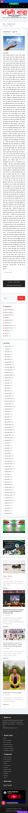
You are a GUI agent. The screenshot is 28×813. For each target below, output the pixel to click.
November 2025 (8, 370)
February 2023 (8, 456)
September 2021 (8, 500)
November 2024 (8, 401)
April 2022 (7, 482)
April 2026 (7, 356)
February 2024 (8, 424)
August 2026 (8, 346)
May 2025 (7, 385)
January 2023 (8, 458)
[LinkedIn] (17, 6)
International (8, 320)
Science (7, 333)
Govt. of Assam (7, 740)
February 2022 (8, 487)
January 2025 (8, 396)
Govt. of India (7, 742)
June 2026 (7, 351)
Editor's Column (8, 312)
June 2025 (7, 383)
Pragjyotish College (8, 750)
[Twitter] (7, 6)
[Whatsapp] (20, 6)
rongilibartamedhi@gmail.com (10, 728)
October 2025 (8, 372)
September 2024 (8, 406)
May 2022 (7, 479)
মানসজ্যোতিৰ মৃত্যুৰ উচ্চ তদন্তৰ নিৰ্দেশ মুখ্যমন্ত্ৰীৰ (12, 692)
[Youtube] (10, 6)
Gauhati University (8, 744)
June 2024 (7, 414)
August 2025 (8, 377)
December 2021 (8, 492)
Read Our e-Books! (22, 812)
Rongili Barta (18, 34)
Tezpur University (8, 746)
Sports (6, 335)
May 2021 (7, 510)
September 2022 (8, 469)
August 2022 (8, 471)
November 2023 (8, 432)
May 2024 (7, 417)
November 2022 (8, 463)
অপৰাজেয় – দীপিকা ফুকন (7, 576)
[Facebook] (4, 6)
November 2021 (8, 495)
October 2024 (8, 403)
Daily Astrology (8, 309)
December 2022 (8, 461)
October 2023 (8, 435)
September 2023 (8, 437)
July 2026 (7, 349)
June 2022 (7, 477)
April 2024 (7, 419)
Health (6, 317)
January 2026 (8, 364)
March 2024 (7, 422)
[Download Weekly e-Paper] (3, 803)
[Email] (23, 6)
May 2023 (7, 448)
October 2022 (8, 466)
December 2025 (8, 367)
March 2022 (7, 484)
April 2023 (7, 450)
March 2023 (7, 453)
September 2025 (8, 375)
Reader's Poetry (8, 328)
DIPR (5, 738)
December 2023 (8, 430)
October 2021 (8, 497)
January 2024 (8, 427)
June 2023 (7, 445)
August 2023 (8, 440)
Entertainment (8, 315)
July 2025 (7, 380)
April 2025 (7, 388)
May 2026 (7, 354)
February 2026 (8, 362)
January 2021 (8, 513)
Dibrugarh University (9, 748)
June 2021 (7, 508)
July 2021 (7, 505)
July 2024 (7, 411)
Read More (5, 588)
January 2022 (8, 490)
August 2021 (8, 503)
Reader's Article (8, 272)
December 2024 (8, 398)
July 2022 (7, 474)
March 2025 (7, 390)
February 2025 (8, 393)
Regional (7, 330)
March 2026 (7, 359)
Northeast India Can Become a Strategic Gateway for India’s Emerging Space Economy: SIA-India (13, 611)
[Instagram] (14, 6)
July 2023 (7, 443)
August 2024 (8, 409)
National (7, 322)
